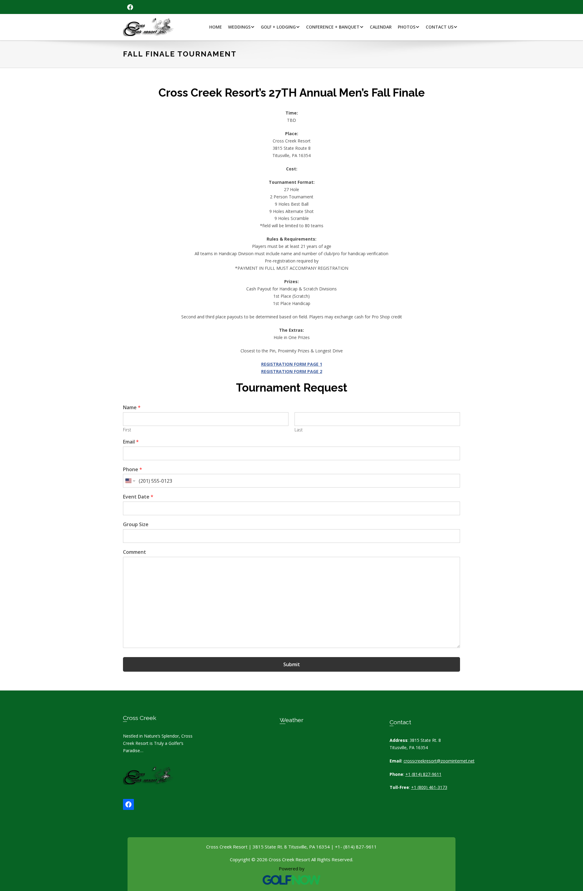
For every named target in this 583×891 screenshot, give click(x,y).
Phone (132, 469)
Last (299, 430)
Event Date (138, 497)
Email (131, 442)
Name (132, 407)
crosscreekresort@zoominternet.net (439, 761)
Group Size (135, 524)
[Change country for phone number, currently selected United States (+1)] (130, 481)
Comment (134, 552)
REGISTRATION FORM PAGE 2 (291, 371)
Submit (291, 664)
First (127, 430)
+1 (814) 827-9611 (423, 774)
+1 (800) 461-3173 (429, 787)
